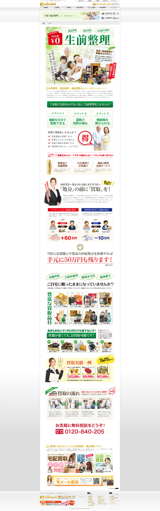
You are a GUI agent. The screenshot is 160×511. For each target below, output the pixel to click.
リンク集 (112, 502)
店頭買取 (46, 8)
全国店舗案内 (103, 8)
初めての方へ (80, 1)
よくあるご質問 (101, 499)
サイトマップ (115, 1)
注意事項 (90, 1)
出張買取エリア (91, 501)
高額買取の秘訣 (101, 501)
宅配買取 (57, 8)
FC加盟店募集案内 (114, 498)
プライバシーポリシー (115, 501)
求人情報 (112, 499)
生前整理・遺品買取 (102, 504)
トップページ (114, 8)
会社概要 (98, 1)
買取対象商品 (80, 8)
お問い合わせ (106, 1)
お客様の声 (100, 502)
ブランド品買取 (91, 8)
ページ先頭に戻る (111, 488)
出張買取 (68, 8)
